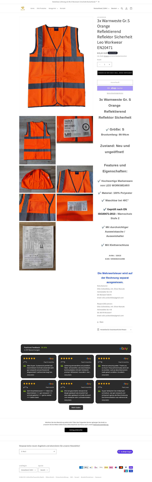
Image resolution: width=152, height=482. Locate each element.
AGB (71, 477)
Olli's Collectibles (28, 477)
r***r (25, 362)
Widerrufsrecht (50, 477)
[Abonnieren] (54, 451)
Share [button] (101, 322)
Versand (106, 56)
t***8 (100, 362)
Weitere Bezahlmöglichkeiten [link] (115, 93)
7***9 (63, 362)
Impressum (98, 477)
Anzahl (99, 60)
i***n (100, 387)
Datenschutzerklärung (100, 424)
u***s (63, 387)
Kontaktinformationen (87, 477)
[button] (53, 8)
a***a (25, 387)
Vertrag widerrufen (76, 430)
